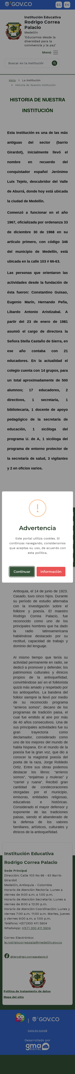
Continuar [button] (22, 571)
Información (50, 571)
